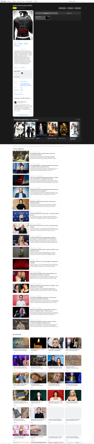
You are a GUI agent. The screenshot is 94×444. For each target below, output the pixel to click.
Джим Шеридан (23, 81)
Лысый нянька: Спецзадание (73, 139)
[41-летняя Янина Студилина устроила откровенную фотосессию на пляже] (21, 433)
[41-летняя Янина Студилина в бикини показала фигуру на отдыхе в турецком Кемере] (73, 398)
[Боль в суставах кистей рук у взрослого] (38, 433)
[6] (24, 74)
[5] (22, 74)
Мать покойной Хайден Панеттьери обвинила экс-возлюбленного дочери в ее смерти (43, 274)
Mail (1, 443)
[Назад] (77, 120)
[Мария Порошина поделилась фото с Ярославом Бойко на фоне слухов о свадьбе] (21, 363)
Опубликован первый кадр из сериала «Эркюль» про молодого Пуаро (44, 250)
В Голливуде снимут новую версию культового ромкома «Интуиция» (42, 154)
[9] (29, 74)
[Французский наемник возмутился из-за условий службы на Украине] (38, 363)
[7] (25, 74)
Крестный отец (62, 138)
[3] (18, 74)
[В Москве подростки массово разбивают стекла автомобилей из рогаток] (21, 346)
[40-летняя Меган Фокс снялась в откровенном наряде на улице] (56, 433)
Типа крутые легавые (29, 138)
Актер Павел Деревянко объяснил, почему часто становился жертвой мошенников (43, 298)
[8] (27, 74)
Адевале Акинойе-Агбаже (25, 84)
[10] (31, 74)
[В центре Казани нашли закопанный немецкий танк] (21, 415)
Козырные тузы (17, 138)
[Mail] (1, 1)
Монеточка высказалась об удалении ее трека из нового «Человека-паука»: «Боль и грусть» (43, 310)
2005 (14, 41)
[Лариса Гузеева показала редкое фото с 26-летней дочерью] (73, 346)
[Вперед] (79, 120)
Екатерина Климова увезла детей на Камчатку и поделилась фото (43, 202)
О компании (5, 443)
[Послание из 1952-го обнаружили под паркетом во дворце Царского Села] (73, 363)
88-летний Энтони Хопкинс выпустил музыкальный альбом (44, 226)
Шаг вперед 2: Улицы (52, 138)
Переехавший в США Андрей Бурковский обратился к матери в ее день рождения (44, 190)
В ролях (15, 83)
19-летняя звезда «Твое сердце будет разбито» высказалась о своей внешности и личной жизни (43, 238)
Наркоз (38, 138)
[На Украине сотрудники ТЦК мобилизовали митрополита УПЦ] (21, 398)
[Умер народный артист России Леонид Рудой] (38, 346)
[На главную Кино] (4, 1)
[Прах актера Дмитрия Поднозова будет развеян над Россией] (73, 415)
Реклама (9, 443)
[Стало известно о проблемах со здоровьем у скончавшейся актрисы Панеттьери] (56, 346)
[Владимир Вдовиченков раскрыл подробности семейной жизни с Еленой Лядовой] (56, 363)
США (21, 87)
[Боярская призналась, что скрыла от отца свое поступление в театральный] (38, 398)
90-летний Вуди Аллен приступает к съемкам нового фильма (44, 214)
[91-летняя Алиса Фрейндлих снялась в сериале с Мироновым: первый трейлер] (73, 433)
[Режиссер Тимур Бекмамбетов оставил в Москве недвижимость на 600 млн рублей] (56, 415)
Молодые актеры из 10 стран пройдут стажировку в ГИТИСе (44, 262)
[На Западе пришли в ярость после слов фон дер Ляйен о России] (73, 380)
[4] (20, 74)
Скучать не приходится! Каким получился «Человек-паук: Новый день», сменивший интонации (44, 178)
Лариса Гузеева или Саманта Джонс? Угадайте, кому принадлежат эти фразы (44, 286)
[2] (16, 74)
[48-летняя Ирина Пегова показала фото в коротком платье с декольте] (56, 380)
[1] (15, 74)
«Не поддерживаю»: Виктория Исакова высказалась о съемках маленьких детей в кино (44, 166)
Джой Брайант (23, 85)
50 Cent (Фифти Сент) (24, 83)
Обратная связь (89, 443)
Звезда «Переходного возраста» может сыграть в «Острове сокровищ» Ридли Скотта (43, 322)
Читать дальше (17, 110)
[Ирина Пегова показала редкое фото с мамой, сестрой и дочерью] (21, 380)
